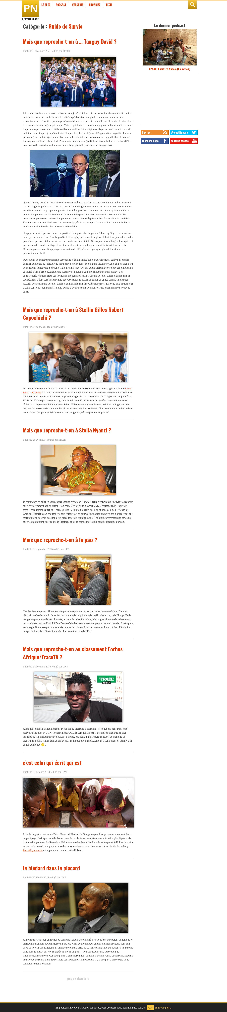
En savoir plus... (163, 1007)
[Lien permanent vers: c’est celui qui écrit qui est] (78, 827)
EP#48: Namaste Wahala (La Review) (169, 69)
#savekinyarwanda (33, 850)
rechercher (192, 4)
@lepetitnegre (179, 132)
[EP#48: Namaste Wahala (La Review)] (170, 65)
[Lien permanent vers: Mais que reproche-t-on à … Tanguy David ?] (78, 106)
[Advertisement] (170, 100)
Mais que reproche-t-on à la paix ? (60, 539)
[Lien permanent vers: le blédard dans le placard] (78, 933)
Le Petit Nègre (30, 17)
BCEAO (36, 392)
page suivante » (78, 978)
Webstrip (77, 5)
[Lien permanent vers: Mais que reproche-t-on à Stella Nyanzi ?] (78, 495)
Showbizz (94, 5)
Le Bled (45, 5)
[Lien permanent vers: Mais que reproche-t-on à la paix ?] (78, 604)
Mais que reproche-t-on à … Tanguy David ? (69, 41)
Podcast (61, 5)
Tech (109, 5)
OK (150, 1007)
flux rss (146, 132)
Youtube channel (180, 141)
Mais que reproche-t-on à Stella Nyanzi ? (67, 430)
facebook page (150, 141)
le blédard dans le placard (51, 868)
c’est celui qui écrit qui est (52, 762)
